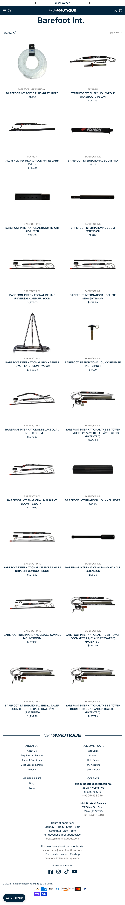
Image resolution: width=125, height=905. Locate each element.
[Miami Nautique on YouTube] (74, 871)
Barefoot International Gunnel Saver (93, 500)
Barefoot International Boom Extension (93, 229)
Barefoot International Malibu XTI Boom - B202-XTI (32, 502)
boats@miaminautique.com (62, 838)
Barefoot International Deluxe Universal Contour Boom (32, 296)
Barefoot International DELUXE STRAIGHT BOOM (93, 296)
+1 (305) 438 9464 (93, 795)
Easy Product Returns (32, 755)
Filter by (7, 33)
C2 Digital (48, 883)
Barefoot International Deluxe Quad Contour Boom (32, 431)
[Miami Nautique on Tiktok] (66, 871)
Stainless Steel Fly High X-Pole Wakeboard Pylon (93, 95)
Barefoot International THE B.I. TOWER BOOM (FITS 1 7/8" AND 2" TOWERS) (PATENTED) (92, 638)
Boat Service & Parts (32, 764)
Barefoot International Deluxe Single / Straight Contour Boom (32, 569)
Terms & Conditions (32, 760)
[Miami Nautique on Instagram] (58, 871)
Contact (93, 755)
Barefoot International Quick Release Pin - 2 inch (93, 364)
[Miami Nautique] (62, 10)
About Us (32, 750)
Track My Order (93, 769)
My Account (93, 764)
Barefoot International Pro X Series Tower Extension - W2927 (32, 364)
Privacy (32, 769)
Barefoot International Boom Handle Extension (92, 569)
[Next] (89, 3)
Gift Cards (93, 750)
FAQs (32, 787)
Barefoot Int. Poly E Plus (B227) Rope (32, 93)
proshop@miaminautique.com (62, 858)
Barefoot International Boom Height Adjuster (32, 229)
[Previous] (35, 3)
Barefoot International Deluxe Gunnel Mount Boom (32, 636)
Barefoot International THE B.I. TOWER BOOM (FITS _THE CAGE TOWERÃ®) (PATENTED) (32, 709)
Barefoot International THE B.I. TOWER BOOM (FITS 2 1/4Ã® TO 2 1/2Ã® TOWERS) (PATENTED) (92, 433)
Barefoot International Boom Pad (93, 160)
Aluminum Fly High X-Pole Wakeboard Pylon (32, 162)
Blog (31, 783)
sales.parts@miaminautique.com (62, 850)
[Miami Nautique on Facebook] (50, 871)
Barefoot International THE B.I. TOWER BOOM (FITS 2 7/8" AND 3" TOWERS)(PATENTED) (92, 709)
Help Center (93, 760)
